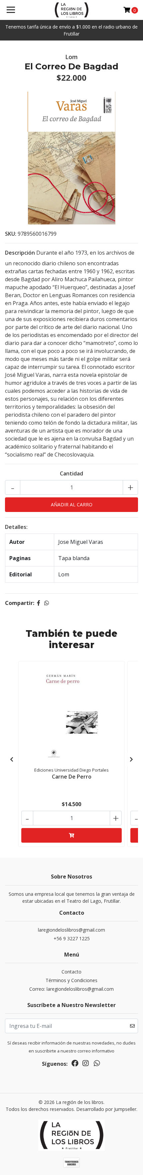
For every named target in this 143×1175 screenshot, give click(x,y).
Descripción (20, 252)
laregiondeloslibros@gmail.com (71, 930)
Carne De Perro (71, 776)
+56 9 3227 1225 (72, 938)
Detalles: (16, 527)
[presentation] (11, 759)
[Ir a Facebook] (75, 1064)
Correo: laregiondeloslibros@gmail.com (71, 989)
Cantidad (71, 473)
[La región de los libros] (71, 10)
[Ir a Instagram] (85, 1064)
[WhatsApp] (96, 1064)
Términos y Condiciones (71, 980)
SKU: (10, 233)
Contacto (71, 971)
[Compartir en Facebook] (38, 603)
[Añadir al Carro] (71, 835)
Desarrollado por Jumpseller (106, 1109)
